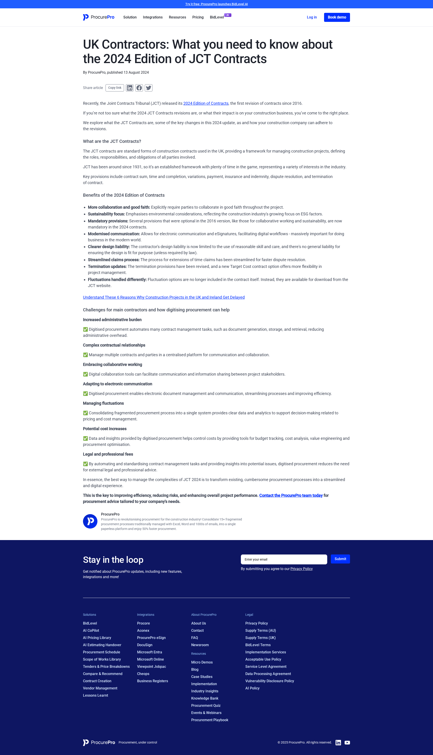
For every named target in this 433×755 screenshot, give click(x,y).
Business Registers (152, 681)
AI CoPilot (91, 630)
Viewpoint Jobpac (151, 666)
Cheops (143, 674)
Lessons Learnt (95, 695)
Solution (130, 17)
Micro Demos (202, 662)
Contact (197, 630)
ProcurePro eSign (151, 638)
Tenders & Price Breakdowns (106, 666)
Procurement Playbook (209, 720)
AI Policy (252, 688)
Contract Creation (97, 681)
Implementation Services (265, 652)
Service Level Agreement (265, 666)
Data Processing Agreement (268, 674)
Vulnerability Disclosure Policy (269, 681)
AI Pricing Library (97, 638)
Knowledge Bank (204, 698)
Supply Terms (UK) (260, 638)
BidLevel (217, 17)
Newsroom (200, 645)
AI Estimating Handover (102, 645)
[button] (130, 17)
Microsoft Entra (149, 652)
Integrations (153, 17)
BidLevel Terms (258, 645)
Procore (143, 623)
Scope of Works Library (102, 659)
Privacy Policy (301, 569)
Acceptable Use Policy (263, 659)
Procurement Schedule (101, 652)
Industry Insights (204, 691)
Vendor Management (100, 688)
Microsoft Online (150, 659)
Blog (194, 669)
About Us (198, 623)
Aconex (143, 630)
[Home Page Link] (98, 17)
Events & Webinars (206, 713)
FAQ (194, 638)
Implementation (204, 684)
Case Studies (201, 677)
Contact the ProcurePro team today (291, 495)
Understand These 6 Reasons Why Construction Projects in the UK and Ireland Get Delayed (164, 297)
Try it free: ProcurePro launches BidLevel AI (216, 4)
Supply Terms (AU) (260, 630)
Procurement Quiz (206, 705)
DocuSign (144, 645)
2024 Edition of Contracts (205, 103)
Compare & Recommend (102, 674)
